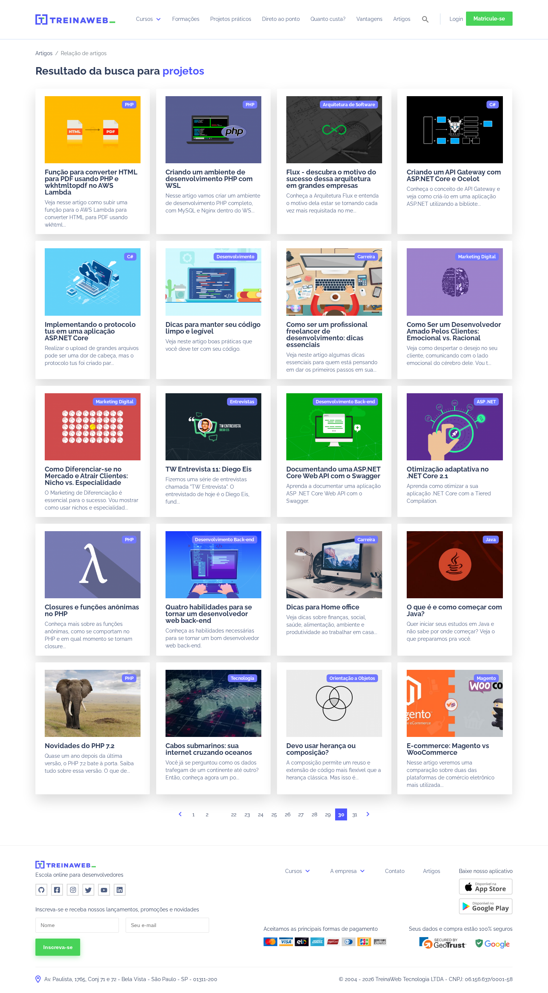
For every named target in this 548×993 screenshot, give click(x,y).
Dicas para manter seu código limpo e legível (213, 328)
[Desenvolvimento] (235, 256)
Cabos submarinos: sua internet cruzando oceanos (209, 749)
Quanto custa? (328, 19)
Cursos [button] (294, 871)
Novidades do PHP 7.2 (79, 746)
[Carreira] (366, 256)
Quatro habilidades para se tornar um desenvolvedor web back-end (209, 613)
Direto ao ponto (281, 19)
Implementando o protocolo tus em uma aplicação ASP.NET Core (90, 331)
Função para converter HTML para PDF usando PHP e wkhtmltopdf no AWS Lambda (91, 182)
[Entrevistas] (242, 401)
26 (287, 814)
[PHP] (129, 104)
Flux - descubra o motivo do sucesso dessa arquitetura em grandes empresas (331, 178)
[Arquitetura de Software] (349, 104)
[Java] (491, 539)
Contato (394, 871)
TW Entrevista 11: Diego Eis (209, 469)
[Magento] (486, 678)
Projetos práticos (230, 19)
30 (341, 814)
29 (328, 814)
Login (456, 19)
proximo (368, 816)
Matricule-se (489, 19)
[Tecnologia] (242, 678)
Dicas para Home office (322, 607)
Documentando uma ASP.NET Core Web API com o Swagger (333, 472)
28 (314, 814)
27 (300, 814)
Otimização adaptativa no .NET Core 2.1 (448, 472)
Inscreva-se (58, 947)
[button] (442, 943)
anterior (180, 816)
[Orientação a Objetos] (352, 678)
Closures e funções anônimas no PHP (92, 610)
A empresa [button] (344, 871)
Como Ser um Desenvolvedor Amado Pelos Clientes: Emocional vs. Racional (454, 331)
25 (274, 814)
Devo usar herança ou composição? (321, 749)
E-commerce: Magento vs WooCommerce (448, 749)
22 (233, 814)
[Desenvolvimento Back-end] (345, 401)
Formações (185, 19)
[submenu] (158, 19)
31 (354, 814)
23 (247, 814)
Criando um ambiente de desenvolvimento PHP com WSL (209, 178)
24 (261, 814)
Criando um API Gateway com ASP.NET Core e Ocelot (454, 175)
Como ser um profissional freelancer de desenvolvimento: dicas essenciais (327, 335)
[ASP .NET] (486, 401)
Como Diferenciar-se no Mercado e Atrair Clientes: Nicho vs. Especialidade (86, 475)
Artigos (401, 19)
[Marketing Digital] (477, 256)
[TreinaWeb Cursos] (75, 19)
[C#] (492, 104)
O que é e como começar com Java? (454, 610)
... (220, 816)
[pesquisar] (425, 20)
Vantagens (369, 19)
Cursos (145, 19)
